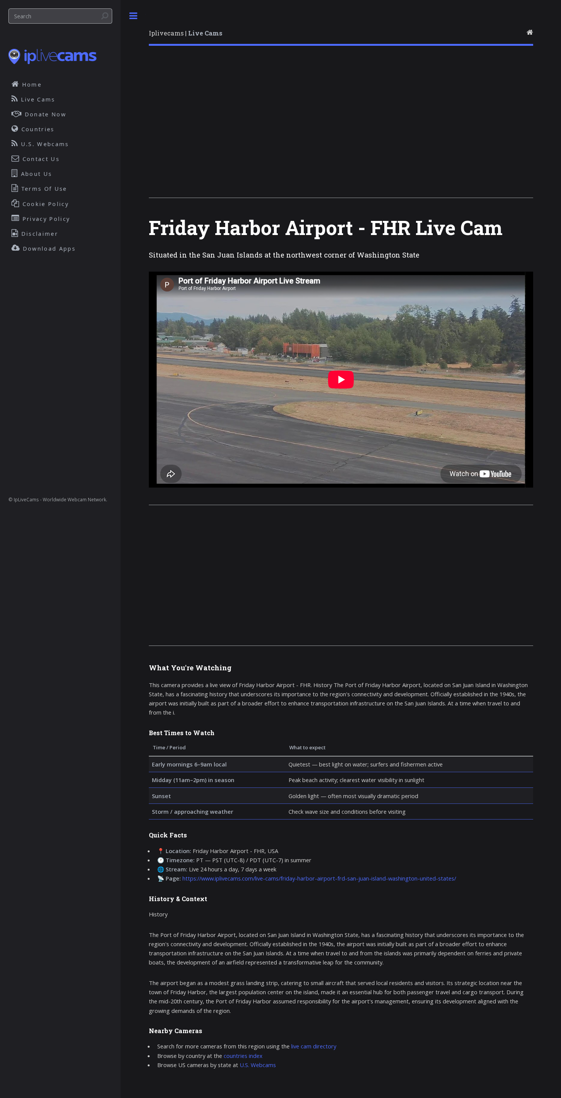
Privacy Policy (45, 218)
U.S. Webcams (258, 1065)
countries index (243, 1055)
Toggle (133, 16)
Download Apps (48, 248)
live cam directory (313, 1046)
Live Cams (37, 99)
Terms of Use (43, 188)
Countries (37, 129)
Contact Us (40, 159)
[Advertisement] (341, 127)
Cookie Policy (44, 204)
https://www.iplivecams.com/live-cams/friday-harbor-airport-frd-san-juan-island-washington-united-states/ (319, 878)
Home (31, 84)
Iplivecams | (185, 33)
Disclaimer (38, 233)
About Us (35, 173)
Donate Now (44, 114)
